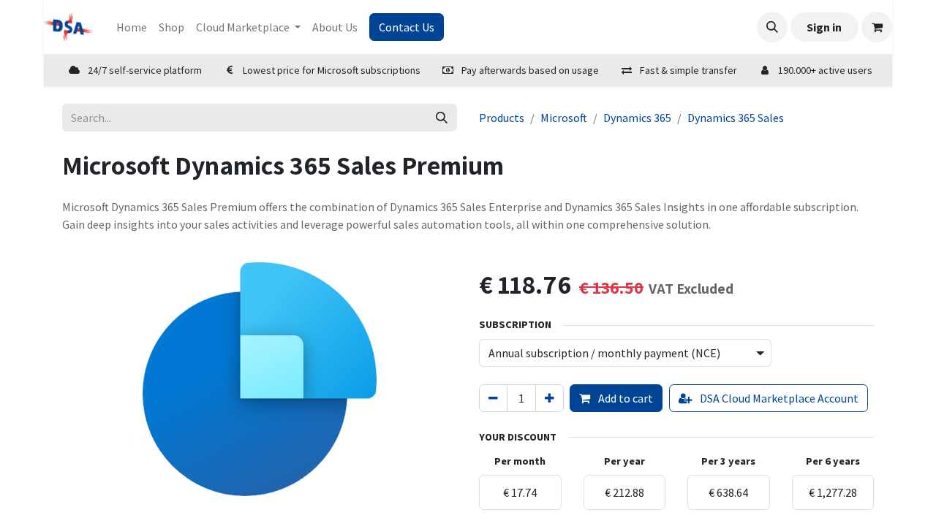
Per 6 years (833, 461)
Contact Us (406, 27)
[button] (772, 27)
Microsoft (563, 117)
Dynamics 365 (637, 117)
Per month (520, 461)
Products (501, 117)
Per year (624, 461)
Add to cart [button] (624, 398)
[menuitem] (131, 27)
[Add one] (549, 398)
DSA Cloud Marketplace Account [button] (778, 398)
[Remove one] (493, 398)
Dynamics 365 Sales (735, 117)
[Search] (441, 118)
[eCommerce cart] (876, 27)
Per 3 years (728, 461)
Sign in (824, 27)
